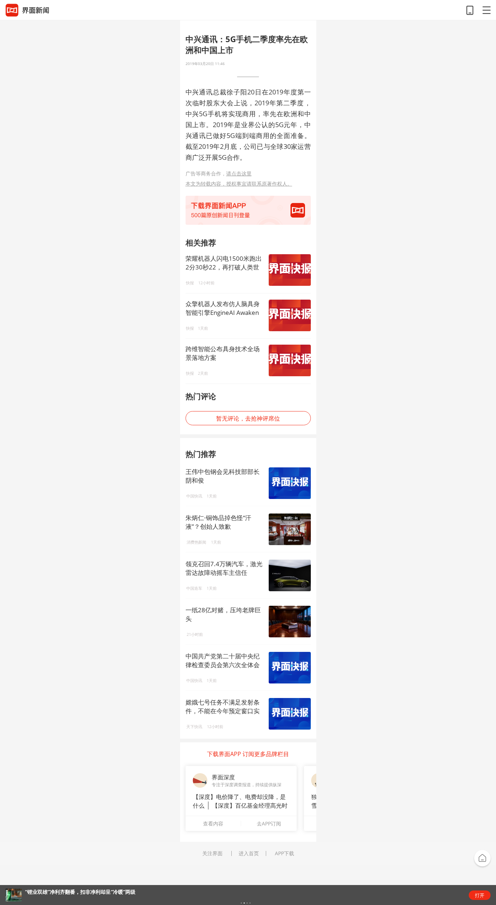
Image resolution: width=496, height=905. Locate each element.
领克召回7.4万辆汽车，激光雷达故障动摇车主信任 (224, 568)
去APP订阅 (269, 823)
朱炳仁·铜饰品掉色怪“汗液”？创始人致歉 (218, 522)
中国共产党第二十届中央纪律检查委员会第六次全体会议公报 (223, 665)
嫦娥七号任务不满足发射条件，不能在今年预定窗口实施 (223, 711)
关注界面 (212, 853)
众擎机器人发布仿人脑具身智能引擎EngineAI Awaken (223, 308)
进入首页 (249, 853)
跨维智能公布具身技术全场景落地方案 (223, 353)
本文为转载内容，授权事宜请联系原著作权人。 (239, 183)
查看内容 (213, 823)
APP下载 (284, 853)
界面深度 (223, 777)
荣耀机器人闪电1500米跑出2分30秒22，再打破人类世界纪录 (224, 263)
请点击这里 (239, 173)
